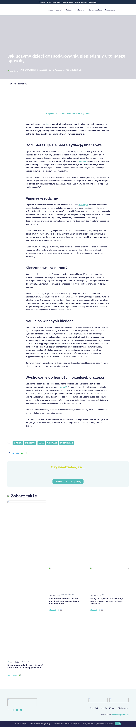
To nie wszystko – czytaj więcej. (68, 481)
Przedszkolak (60, 70)
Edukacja (18, 443)
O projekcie (94, 708)
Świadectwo (30, 443)
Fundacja (42, 2)
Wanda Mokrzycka (67, 594)
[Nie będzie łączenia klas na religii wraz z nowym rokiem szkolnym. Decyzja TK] (109, 580)
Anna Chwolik (28, 70)
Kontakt (104, 708)
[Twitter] (13, 453)
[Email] (17, 453)
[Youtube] (17, 709)
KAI (103, 594)
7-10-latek (69, 70)
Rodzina (69, 10)
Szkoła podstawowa (53, 2)
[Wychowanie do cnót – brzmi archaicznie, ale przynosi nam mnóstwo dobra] (68, 580)
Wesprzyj (112, 708)
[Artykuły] (21, 709)
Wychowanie (52, 443)
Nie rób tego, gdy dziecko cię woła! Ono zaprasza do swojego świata (25, 670)
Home (50, 10)
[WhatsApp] (26, 453)
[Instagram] (12, 709)
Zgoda (118, 724)
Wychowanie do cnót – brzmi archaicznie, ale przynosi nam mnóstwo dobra (64, 604)
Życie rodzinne (66, 443)
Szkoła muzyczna (67, 2)
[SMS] (21, 453)
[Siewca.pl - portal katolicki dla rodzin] (20, 9)
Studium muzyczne (81, 2)
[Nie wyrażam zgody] (133, 724)
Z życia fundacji (95, 10)
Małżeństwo (80, 10)
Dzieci (51, 70)
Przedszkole (93, 2)
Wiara (41, 443)
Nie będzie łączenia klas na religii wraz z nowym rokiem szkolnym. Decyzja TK (106, 604)
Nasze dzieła (110, 10)
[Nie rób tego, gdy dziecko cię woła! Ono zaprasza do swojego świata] (26, 580)
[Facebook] (9, 453)
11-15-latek (78, 70)
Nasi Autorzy (123, 708)
